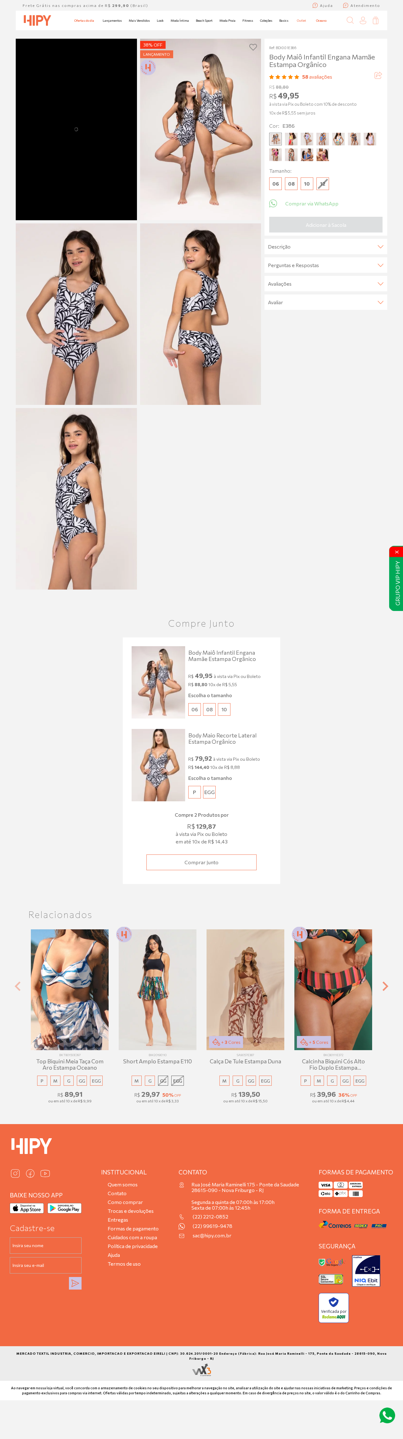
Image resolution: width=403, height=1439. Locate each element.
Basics (283, 20)
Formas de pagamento (133, 1228)
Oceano (321, 20)
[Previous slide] (18, 986)
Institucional (124, 1172)
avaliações (317, 76)
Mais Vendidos (139, 20)
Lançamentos (112, 20)
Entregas (118, 1220)
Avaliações (280, 284)
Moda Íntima (180, 20)
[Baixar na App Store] (27, 1208)
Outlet (301, 20)
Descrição (279, 246)
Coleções (266, 20)
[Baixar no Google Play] (65, 1208)
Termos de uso (124, 1264)
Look (160, 20)
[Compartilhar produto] (378, 76)
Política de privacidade (133, 1246)
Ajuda (114, 1255)
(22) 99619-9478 (212, 1226)
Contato (117, 1193)
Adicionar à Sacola (326, 225)
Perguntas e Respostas (293, 265)
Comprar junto (201, 862)
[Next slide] (385, 986)
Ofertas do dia (84, 20)
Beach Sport (204, 20)
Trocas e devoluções (131, 1211)
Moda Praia (227, 20)
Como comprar (125, 1202)
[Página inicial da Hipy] (37, 20)
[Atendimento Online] (387, 1415)
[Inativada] (366, 1271)
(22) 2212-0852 (210, 1216)
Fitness (247, 20)
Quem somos (123, 1184)
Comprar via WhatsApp (311, 203)
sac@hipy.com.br (212, 1235)
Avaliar (275, 302)
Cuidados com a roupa (132, 1237)
